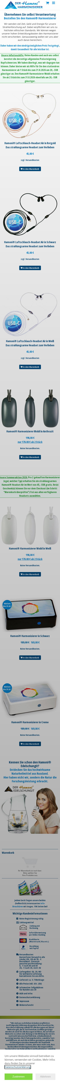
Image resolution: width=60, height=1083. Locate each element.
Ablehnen (45, 1076)
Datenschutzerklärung (18, 1067)
